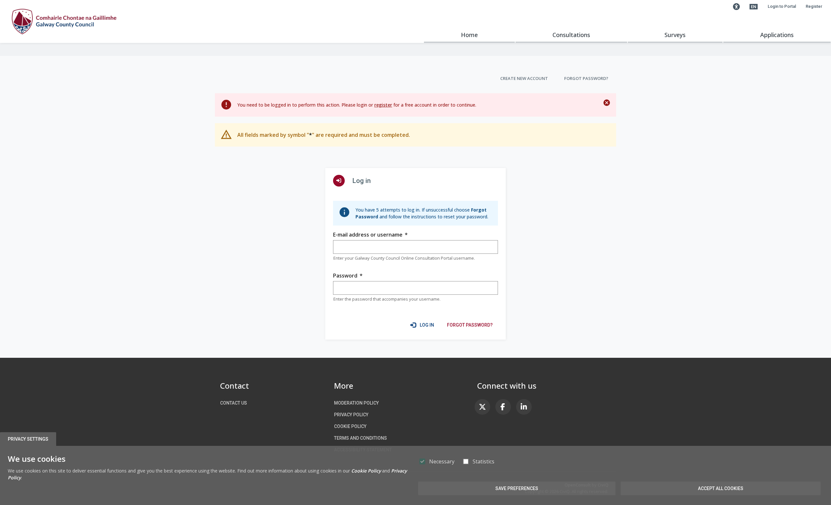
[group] (415, 247)
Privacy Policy (351, 414)
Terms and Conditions (360, 438)
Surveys (675, 35)
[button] (736, 6)
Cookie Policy (350, 426)
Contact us (233, 403)
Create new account (524, 78)
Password (348, 275)
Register (814, 6)
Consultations (571, 35)
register (383, 105)
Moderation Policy (356, 403)
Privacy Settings (28, 439)
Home (469, 35)
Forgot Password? (586, 78)
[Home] (64, 21)
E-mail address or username (370, 235)
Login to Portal (782, 6)
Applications (777, 35)
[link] (470, 325)
